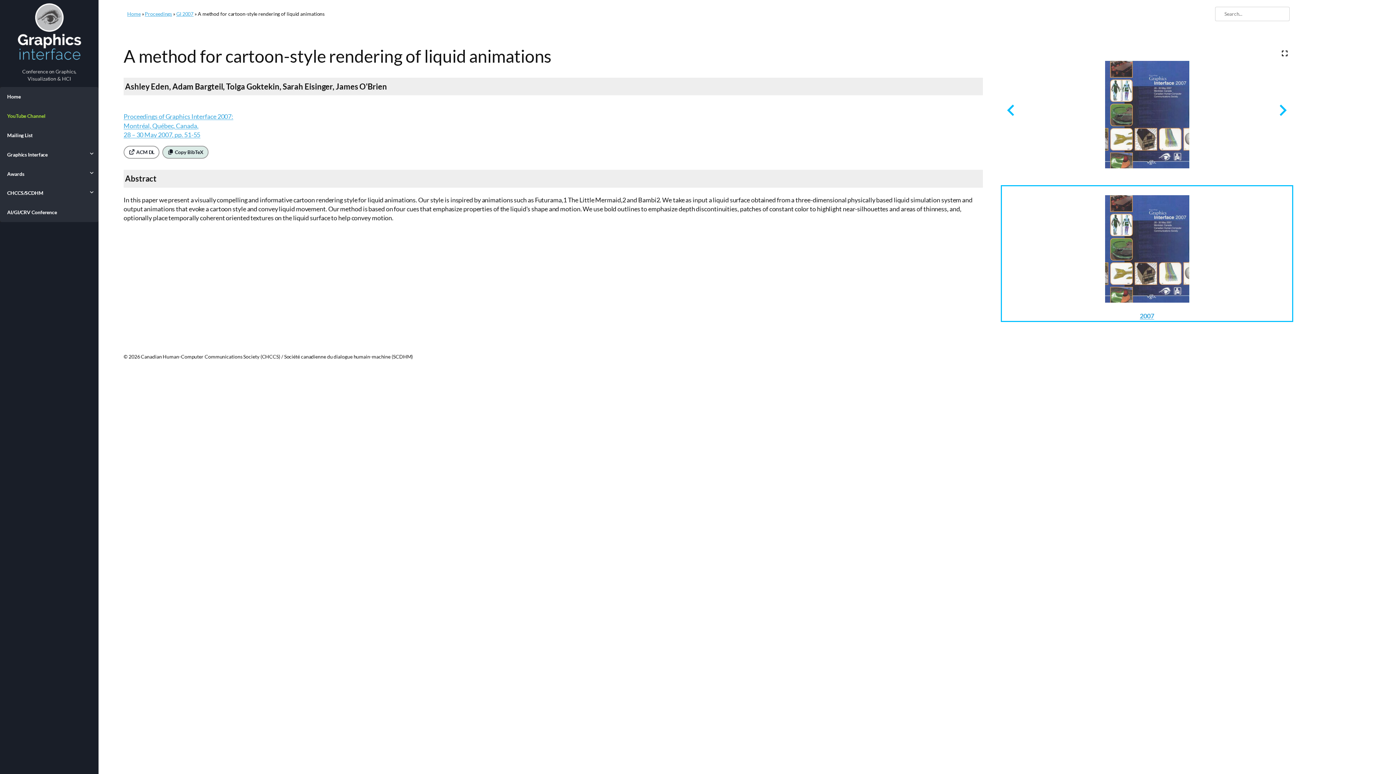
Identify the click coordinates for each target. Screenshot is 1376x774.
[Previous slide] (1011, 110)
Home (14, 96)
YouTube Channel (26, 116)
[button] (1147, 253)
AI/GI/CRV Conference (32, 212)
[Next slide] (1282, 110)
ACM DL (144, 152)
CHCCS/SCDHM (25, 193)
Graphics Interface (27, 155)
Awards (15, 174)
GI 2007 (185, 14)
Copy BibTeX (189, 152)
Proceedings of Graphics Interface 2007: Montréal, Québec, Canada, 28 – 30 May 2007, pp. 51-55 (178, 125)
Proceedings (158, 14)
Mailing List (20, 135)
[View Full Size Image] (1285, 53)
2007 (1147, 316)
